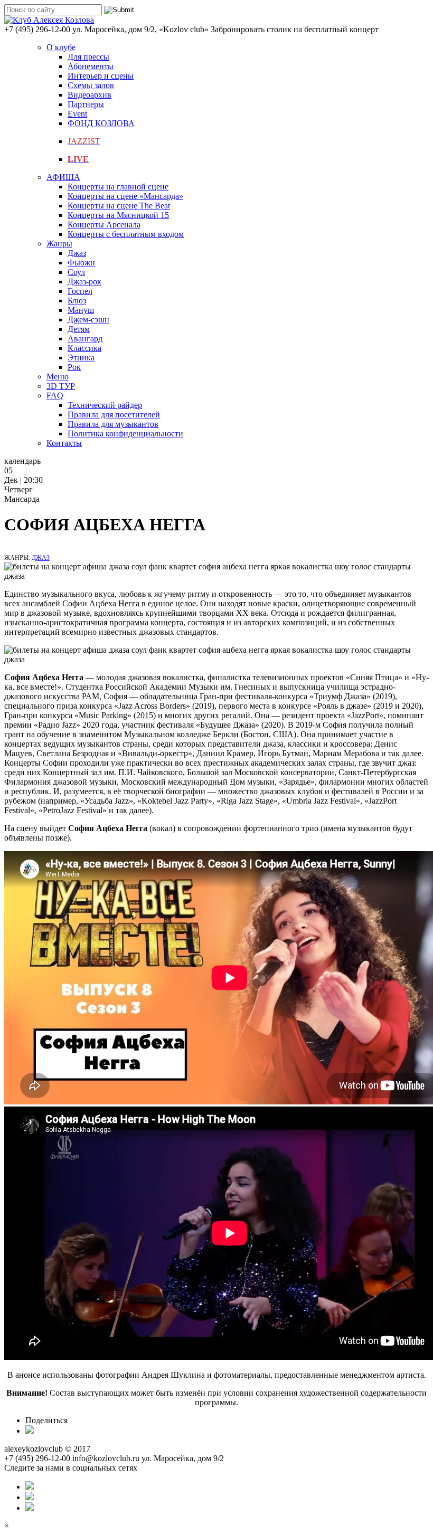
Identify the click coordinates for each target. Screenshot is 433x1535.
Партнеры (86, 104)
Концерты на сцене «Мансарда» (125, 196)
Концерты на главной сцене (118, 186)
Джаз (77, 253)
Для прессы (88, 56)
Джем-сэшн (88, 319)
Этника (81, 357)
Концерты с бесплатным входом (126, 234)
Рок (74, 367)
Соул (76, 272)
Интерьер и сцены (101, 75)
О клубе (61, 47)
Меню (57, 376)
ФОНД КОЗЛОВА (101, 123)
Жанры (59, 243)
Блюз (77, 300)
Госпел (80, 291)
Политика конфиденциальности (125, 433)
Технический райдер (105, 405)
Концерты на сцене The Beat (119, 205)
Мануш (81, 310)
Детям (79, 329)
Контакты (64, 442)
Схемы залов (91, 85)
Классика (84, 348)
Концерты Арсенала (104, 224)
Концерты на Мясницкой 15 (118, 215)
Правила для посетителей (114, 414)
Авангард (85, 338)
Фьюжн (81, 262)
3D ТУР (60, 386)
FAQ (54, 395)
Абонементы (91, 66)
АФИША (63, 177)
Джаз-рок (84, 281)
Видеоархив (89, 94)
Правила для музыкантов (113, 423)
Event (77, 113)
